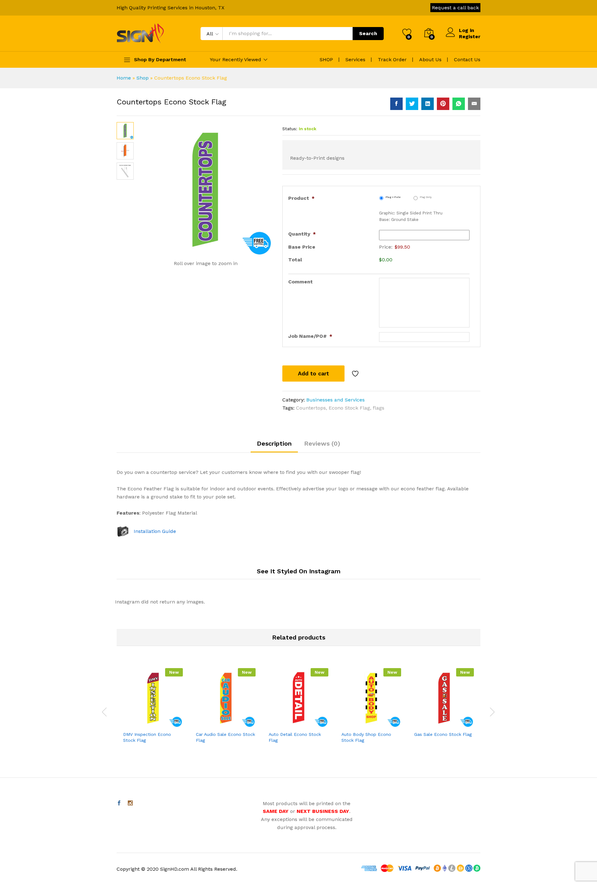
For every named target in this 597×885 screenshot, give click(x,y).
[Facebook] (119, 804)
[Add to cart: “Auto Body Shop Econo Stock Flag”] (363, 724)
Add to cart (313, 373)
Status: (289, 128)
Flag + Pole (393, 197)
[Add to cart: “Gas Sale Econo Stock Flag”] (436, 724)
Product (301, 198)
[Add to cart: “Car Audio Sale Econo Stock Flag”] (217, 724)
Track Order (392, 59)
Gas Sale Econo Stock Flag (443, 734)
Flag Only (426, 197)
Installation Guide (155, 531)
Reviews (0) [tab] (322, 443)
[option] (153, 711)
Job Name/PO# (310, 336)
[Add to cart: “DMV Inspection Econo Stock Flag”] (145, 724)
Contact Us (467, 59)
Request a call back (455, 8)
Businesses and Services (335, 400)
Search (368, 33)
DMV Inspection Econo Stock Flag (147, 737)
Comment (300, 282)
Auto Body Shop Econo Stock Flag (366, 737)
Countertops (311, 408)
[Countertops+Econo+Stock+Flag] (412, 104)
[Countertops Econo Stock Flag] (396, 104)
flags (378, 408)
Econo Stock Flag (349, 408)
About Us (430, 59)
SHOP (326, 59)
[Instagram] (130, 804)
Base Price (301, 247)
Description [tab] (274, 443)
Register (469, 36)
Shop (143, 78)
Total (295, 260)
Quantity (302, 234)
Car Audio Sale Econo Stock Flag (225, 737)
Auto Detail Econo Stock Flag (295, 737)
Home (124, 78)
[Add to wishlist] (356, 373)
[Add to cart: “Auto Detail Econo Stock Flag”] (290, 724)
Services (355, 59)
